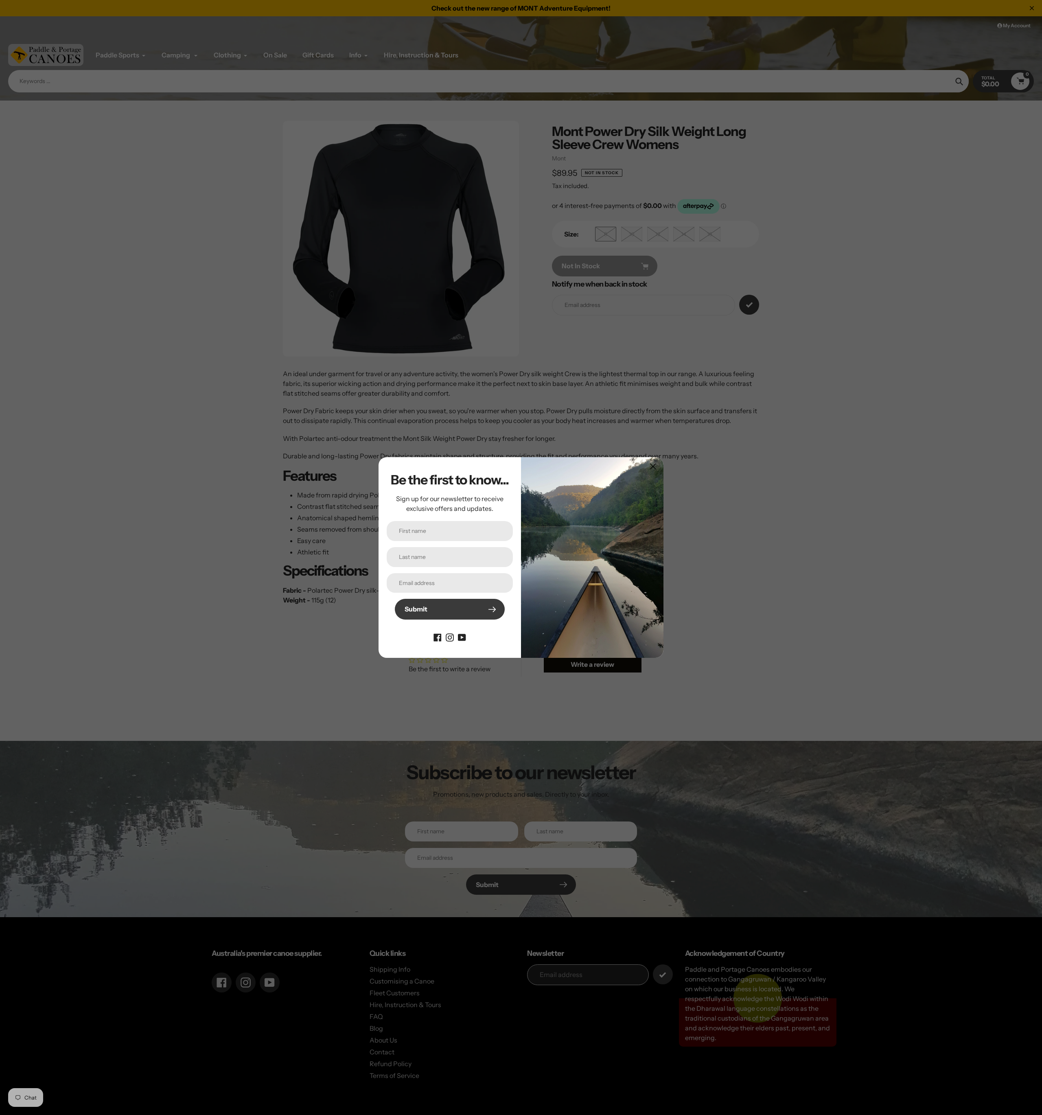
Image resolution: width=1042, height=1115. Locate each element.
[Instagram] (450, 637)
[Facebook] (437, 637)
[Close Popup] (653, 466)
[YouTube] (462, 637)
